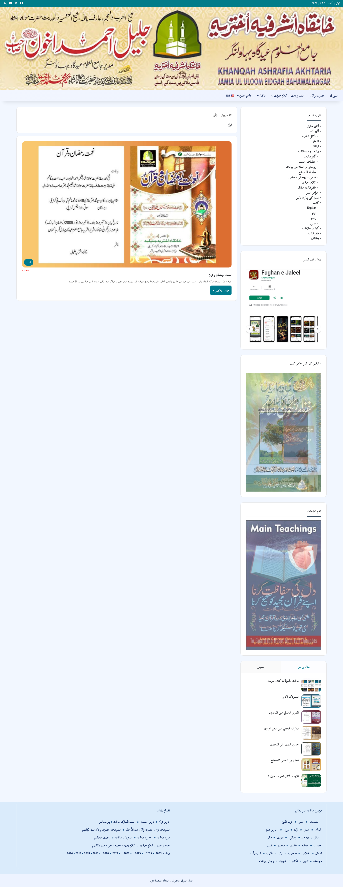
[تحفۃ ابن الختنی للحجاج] (311, 764)
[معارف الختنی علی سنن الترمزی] (311, 733)
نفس (269, 845)
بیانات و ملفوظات (308, 151)
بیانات (163, 853)
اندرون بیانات (144, 837)
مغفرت (317, 845)
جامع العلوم (245, 95)
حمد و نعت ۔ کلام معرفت (289, 95)
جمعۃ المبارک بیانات (124, 822)
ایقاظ (316, 146)
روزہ (287, 829)
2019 (95, 853)
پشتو (313, 218)
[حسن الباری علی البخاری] (311, 748)
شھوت (283, 861)
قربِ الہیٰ (287, 822)
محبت (281, 845)
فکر (270, 837)
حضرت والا (318, 95)
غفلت (293, 845)
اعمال (318, 853)
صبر (301, 822)
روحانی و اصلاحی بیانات (301, 167)
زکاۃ (296, 829)
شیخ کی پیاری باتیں (307, 197)
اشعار (316, 141)
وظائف (315, 238)
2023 (137, 853)
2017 (78, 853)
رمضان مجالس (102, 837)
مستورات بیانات (123, 837)
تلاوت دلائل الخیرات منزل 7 (283, 776)
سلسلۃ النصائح (307, 172)
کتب (316, 202)
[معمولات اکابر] (311, 701)
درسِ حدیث (147, 822)
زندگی (293, 837)
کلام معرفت (309, 182)
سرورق (334, 95)
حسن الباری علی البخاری (284, 744)
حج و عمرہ (272, 829)
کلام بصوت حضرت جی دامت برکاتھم (113, 845)
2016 (70, 853)
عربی (313, 223)
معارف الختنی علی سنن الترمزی (281, 728)
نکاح (295, 861)
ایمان (318, 829)
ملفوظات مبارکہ (307, 187)
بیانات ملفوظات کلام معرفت (283, 681)
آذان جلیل (313, 126)
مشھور (260, 667)
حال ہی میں (304, 667)
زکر (280, 853)
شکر (317, 837)
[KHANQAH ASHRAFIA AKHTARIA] (171, 48)
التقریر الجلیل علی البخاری (284, 712)
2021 (115, 853)
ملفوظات (313, 233)
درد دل (306, 837)
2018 (87, 853)
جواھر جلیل (312, 192)
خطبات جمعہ (307, 161)
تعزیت (280, 837)
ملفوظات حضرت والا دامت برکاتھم (101, 829)
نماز (306, 829)
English (311, 207)
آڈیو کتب (313, 131)
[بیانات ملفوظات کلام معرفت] (311, 685)
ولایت (269, 853)
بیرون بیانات (163, 837)
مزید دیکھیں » (221, 290)
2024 (148, 853)
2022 (126, 853)
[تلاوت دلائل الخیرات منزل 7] (311, 780)
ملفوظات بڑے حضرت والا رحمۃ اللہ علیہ (148, 829)
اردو (314, 213)
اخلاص (306, 853)
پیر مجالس (104, 822)
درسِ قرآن (164, 822)
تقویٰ (305, 861)
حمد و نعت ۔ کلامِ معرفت (155, 845)
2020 (106, 853)
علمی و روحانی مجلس (302, 177)
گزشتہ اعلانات (310, 228)
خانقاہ (263, 95)
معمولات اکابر (291, 696)
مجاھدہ (317, 861)
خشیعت (315, 822)
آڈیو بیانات (310, 156)
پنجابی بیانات (266, 861)
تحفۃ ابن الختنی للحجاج (285, 760)
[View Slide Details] (283, 306)
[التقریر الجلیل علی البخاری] (311, 717)
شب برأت (255, 853)
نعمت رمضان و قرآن (220, 274)
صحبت (292, 853)
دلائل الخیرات (308, 136)
